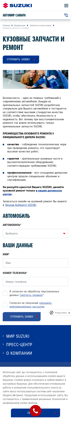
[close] (69, 312)
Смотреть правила (31, 295)
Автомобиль (11, 225)
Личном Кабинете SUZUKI (20, 205)
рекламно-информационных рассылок (30, 304)
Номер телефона (14, 273)
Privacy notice (60, 313)
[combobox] (35, 233)
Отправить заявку (18, 59)
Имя (5, 254)
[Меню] (66, 5)
